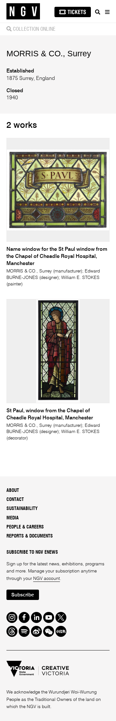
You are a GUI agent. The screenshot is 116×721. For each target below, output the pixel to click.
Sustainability (22, 508)
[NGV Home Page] (23, 11)
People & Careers (25, 527)
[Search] (97, 12)
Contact (15, 499)
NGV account (46, 578)
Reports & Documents (29, 536)
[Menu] (107, 12)
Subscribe (22, 595)
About (12, 490)
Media (12, 518)
